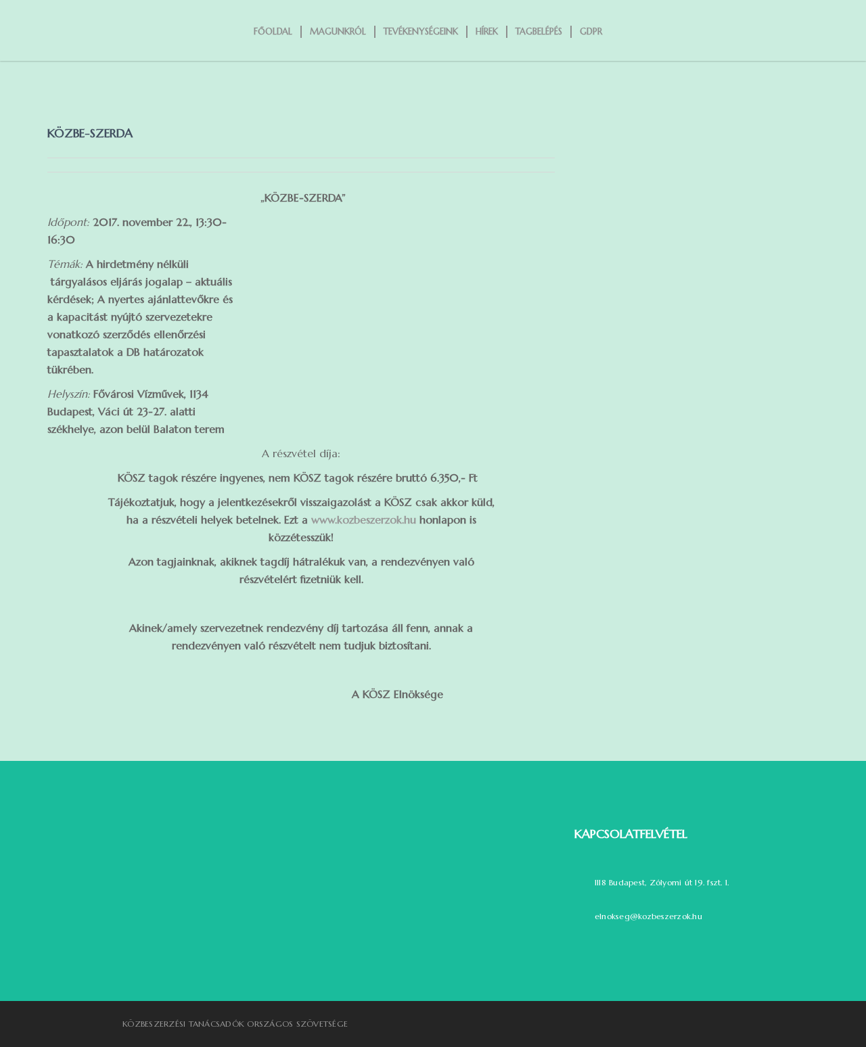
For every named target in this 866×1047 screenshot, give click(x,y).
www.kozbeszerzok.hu (363, 519)
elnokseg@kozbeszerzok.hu (648, 916)
